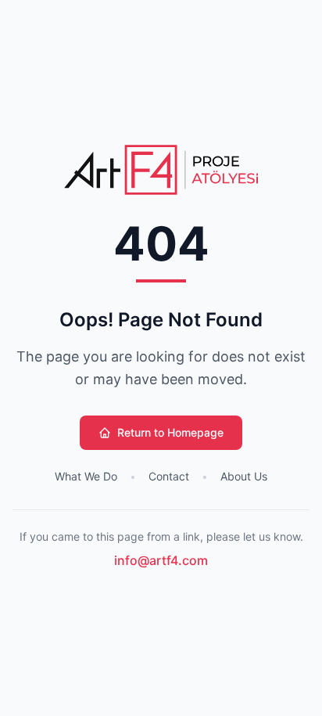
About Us (243, 476)
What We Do (86, 476)
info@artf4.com (161, 560)
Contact (168, 476)
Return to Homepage (170, 432)
